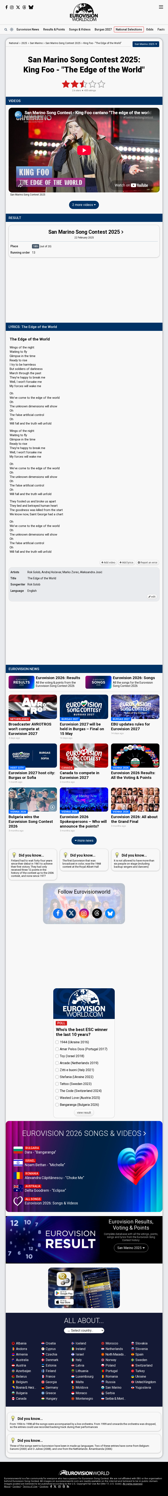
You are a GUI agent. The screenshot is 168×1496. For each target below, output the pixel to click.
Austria (20, 1365)
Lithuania (81, 1371)
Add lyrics (127, 562)
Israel (79, 1354)
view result (84, 1112)
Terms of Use (30, 1486)
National (129, 29)
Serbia (110, 1393)
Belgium (21, 1382)
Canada (20, 1399)
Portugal (111, 1371)
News (28, 29)
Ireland (80, 1349)
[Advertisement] (84, 289)
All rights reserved (132, 1484)
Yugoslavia (143, 1387)
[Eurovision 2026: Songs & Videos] (137, 1164)
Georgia (51, 1382)
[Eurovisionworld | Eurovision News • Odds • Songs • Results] (84, 12)
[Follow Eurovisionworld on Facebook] (6, 7)
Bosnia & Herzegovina (26, 1387)
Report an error (148, 562)
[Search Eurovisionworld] (6, 29)
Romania (111, 1376)
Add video (109, 562)
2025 (24, 43)
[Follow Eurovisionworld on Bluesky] (31, 7)
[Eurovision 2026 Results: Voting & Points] (53, 1239)
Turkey (140, 1371)
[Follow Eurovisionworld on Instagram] (12, 7)
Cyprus (50, 1349)
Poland (110, 1365)
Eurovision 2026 (81, 1133)
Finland (50, 1371)
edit (153, 596)
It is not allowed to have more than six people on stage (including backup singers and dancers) (134, 860)
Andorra (21, 1349)
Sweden (141, 1360)
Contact (16, 1486)
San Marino (113, 1387)
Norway (110, 1360)
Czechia (51, 1354)
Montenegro (84, 1399)
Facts (161, 29)
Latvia (79, 1365)
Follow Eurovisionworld (84, 892)
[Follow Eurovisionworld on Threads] (24, 7)
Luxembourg (84, 1376)
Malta (79, 1382)
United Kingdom (145, 1382)
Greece (50, 1393)
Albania (20, 1343)
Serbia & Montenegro (116, 1399)
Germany (51, 1387)
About (7, 1486)
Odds (149, 29)
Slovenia (141, 1349)
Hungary (51, 1399)
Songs (80, 29)
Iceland (80, 1343)
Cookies (44, 1486)
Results (54, 29)
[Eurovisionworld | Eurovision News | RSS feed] (68, 1486)
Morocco (111, 1343)
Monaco (81, 1393)
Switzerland (143, 1365)
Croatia (50, 1343)
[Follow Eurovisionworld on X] (18, 7)
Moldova (81, 1387)
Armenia (21, 1354)
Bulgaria (21, 1393)
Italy (78, 1360)
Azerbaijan (23, 1371)
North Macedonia (116, 1354)
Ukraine (140, 1376)
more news (85, 840)
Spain (139, 1354)
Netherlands (114, 1349)
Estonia (50, 1365)
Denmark (51, 1360)
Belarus (21, 1376)
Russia (110, 1382)
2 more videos (83, 205)
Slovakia (141, 1343)
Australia (21, 1360)
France (50, 1376)
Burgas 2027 (103, 29)
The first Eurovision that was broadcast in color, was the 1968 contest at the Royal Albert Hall (81, 860)
